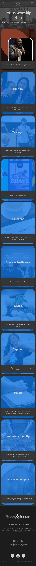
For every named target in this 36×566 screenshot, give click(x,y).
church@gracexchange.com (18, 544)
